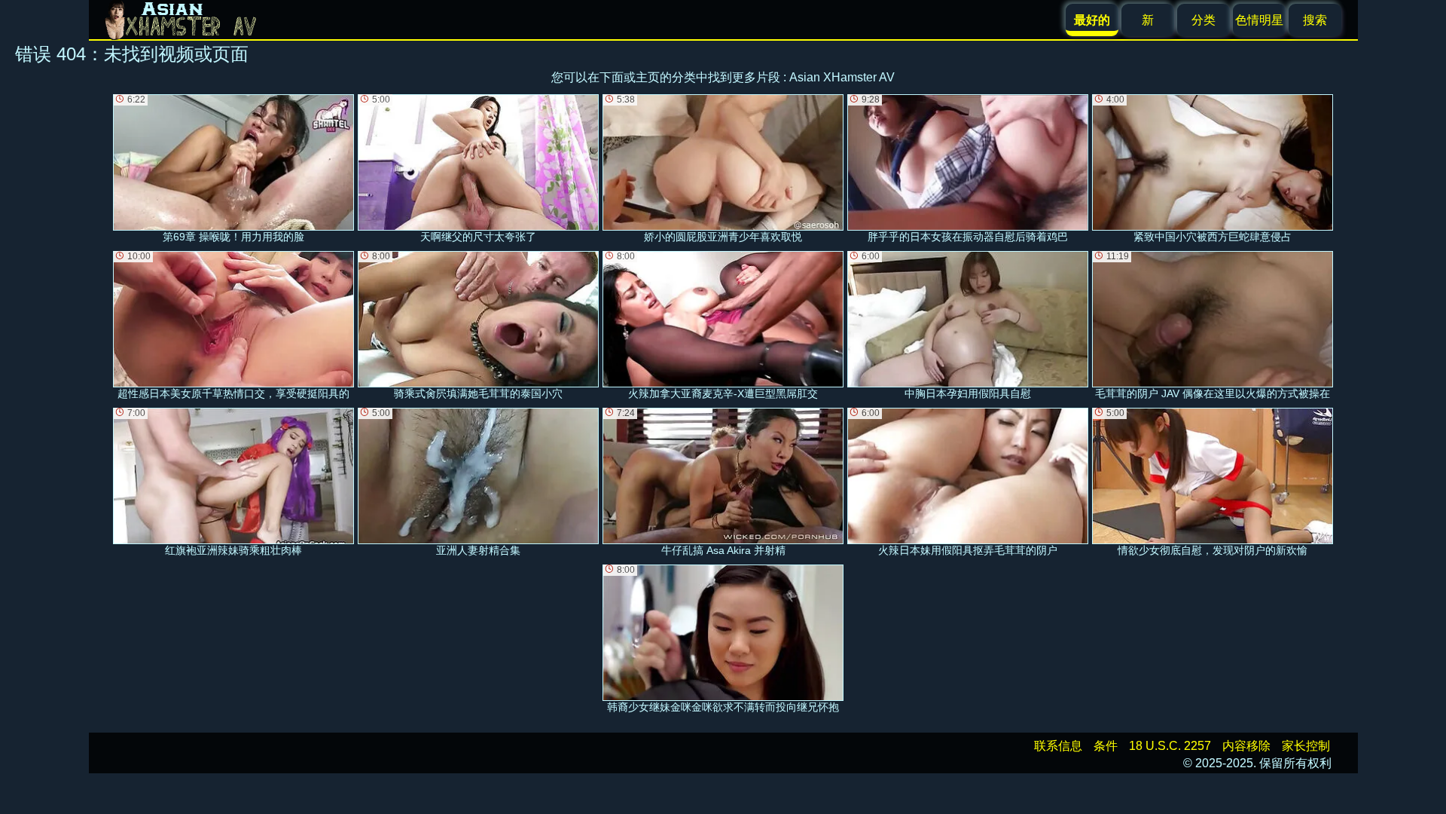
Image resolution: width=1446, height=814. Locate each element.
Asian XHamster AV (842, 77)
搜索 (1315, 20)
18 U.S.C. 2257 (1170, 745)
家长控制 (1306, 745)
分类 (1203, 20)
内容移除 (1246, 745)
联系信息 (1058, 745)
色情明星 (1259, 20)
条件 (1106, 745)
